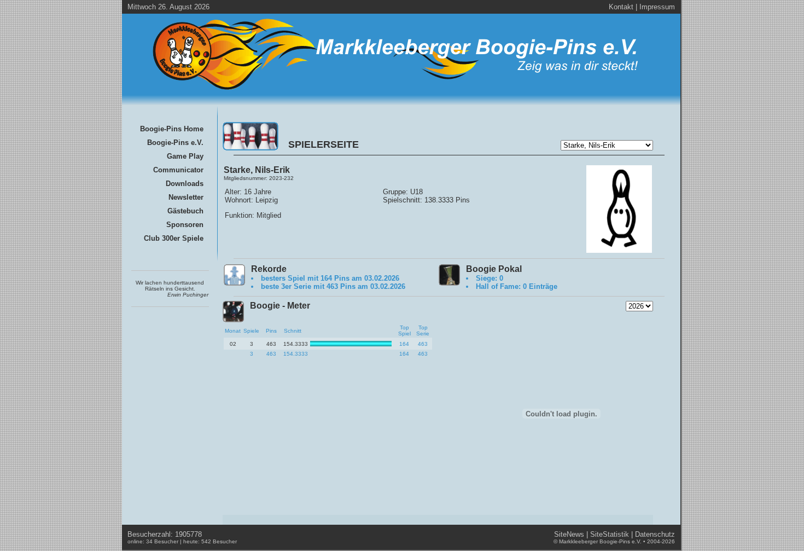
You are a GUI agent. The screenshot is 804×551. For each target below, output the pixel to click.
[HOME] (397, 91)
